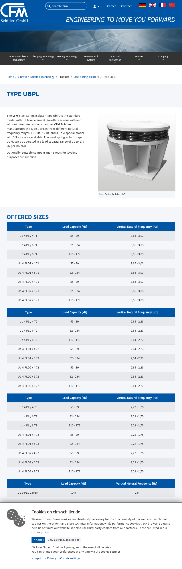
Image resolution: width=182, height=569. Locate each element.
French (162, 5)
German (142, 5)
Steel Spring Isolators (86, 77)
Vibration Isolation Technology (18, 58)
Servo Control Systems (91, 58)
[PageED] (14, 12)
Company (163, 56)
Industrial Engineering (115, 58)
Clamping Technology (43, 56)
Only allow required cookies (63, 540)
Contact (126, 6)
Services (139, 56)
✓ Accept (38, 540)
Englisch (152, 5)
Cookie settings (70, 558)
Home (10, 77)
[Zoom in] (136, 152)
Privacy (52, 558)
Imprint (39, 558)
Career (111, 6)
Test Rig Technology (67, 56)
